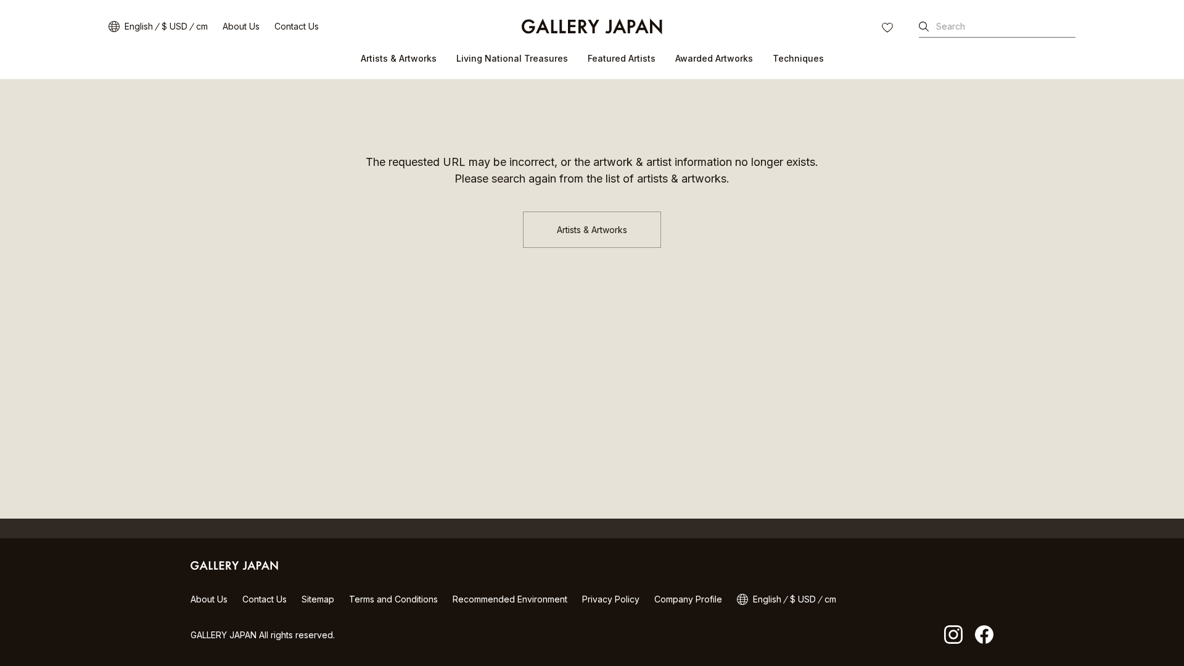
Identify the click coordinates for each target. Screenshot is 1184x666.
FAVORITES (888, 29)
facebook (984, 634)
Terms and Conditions (393, 599)
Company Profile (688, 599)
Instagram (953, 634)
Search (950, 26)
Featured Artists (622, 58)
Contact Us (296, 26)
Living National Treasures (512, 58)
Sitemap (318, 599)
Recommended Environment (510, 599)
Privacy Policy (610, 599)
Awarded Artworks (714, 58)
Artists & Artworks (399, 58)
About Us (241, 26)
